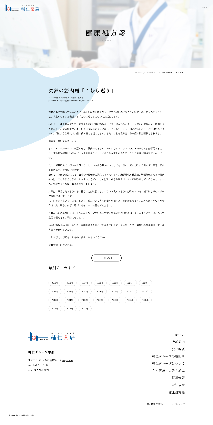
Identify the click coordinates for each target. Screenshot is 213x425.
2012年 (55, 300)
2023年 (100, 283)
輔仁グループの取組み (168, 356)
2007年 (130, 300)
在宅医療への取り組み (168, 370)
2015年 (115, 291)
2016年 (100, 291)
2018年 (70, 291)
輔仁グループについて (168, 363)
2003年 (85, 308)
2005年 (55, 308)
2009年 (100, 300)
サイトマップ (178, 404)
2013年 (145, 291)
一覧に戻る (107, 257)
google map (67, 361)
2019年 (55, 291)
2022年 (115, 283)
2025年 (70, 283)
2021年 (130, 283)
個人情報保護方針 (156, 404)
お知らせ (178, 384)
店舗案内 (178, 341)
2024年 (85, 283)
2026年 (55, 283)
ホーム (180, 334)
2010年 (84, 300)
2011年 (70, 300)
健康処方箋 (177, 392)
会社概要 (178, 349)
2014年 (130, 291)
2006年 (145, 300)
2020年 (145, 283)
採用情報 (178, 377)
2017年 (85, 291)
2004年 (70, 308)
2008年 (115, 300)
